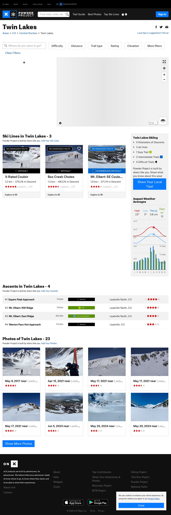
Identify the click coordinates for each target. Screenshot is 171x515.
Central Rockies (28, 33)
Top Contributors (101, 471)
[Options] (163, 120)
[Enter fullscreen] (164, 61)
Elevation (133, 45)
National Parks (139, 486)
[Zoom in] (164, 74)
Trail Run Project (140, 476)
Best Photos (94, 14)
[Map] (112, 92)
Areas (6, 33)
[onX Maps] (11, 466)
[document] (141, 501)
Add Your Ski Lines (50, 140)
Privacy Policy (154, 499)
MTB (16, 4)
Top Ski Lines (111, 14)
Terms (92, 510)
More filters (154, 45)
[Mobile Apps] (124, 14)
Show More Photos (18, 443)
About (56, 471)
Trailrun (38, 4)
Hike (25, 4)
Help (56, 476)
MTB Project (99, 490)
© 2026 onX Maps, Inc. (77, 510)
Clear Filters (12, 52)
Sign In (162, 14)
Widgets (58, 481)
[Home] (20, 14)
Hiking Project (139, 471)
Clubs (56, 486)
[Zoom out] (164, 79)
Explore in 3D (11, 194)
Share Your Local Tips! (149, 184)
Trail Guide (79, 14)
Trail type (96, 45)
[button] (156, 27)
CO (14, 33)
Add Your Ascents (49, 291)
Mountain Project (102, 485)
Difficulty (57, 45)
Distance (76, 45)
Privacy (101, 510)
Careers (8, 492)
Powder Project (139, 481)
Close (141, 505)
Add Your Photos (49, 343)
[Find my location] (164, 68)
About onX (10, 487)
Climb (6, 4)
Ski (49, 4)
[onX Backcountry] (66, 4)
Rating (115, 45)
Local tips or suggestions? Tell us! (152, 33)
